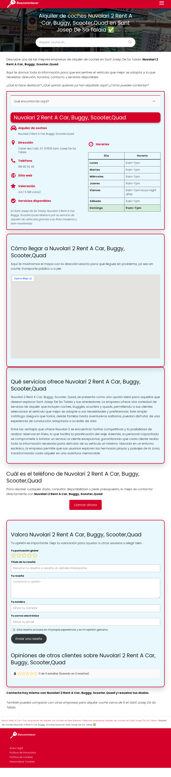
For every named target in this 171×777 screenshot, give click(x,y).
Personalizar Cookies (22, 761)
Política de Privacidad (23, 752)
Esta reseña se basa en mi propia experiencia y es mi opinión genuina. (62, 630)
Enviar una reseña (29, 639)
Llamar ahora (85, 505)
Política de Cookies (21, 757)
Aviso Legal (16, 748)
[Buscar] (128, 41)
